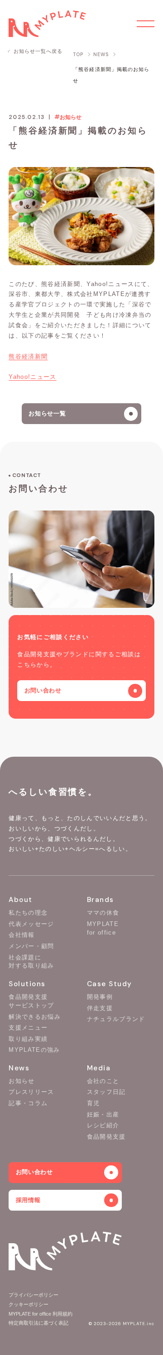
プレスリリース (31, 1091)
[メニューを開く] (145, 23)
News (19, 1068)
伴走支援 (100, 1008)
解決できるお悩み (35, 1016)
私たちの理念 (28, 912)
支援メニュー (28, 1027)
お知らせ (21, 1081)
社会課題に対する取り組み (31, 961)
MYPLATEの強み (34, 1049)
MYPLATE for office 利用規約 (40, 1314)
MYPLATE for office (103, 928)
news (101, 54)
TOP (78, 54)
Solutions (27, 983)
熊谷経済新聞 (28, 356)
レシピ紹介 (103, 1125)
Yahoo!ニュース (32, 376)
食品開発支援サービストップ (31, 1001)
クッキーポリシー (28, 1304)
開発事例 (100, 996)
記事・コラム (28, 1103)
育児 (93, 1103)
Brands (100, 899)
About (21, 899)
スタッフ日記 (106, 1091)
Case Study (109, 983)
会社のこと (103, 1081)
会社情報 (21, 934)
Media (99, 1068)
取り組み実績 (28, 1038)
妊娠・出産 (103, 1114)
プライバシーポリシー (33, 1295)
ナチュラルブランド (116, 1019)
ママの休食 (103, 912)
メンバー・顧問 (31, 946)
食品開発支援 (106, 1136)
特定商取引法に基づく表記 (38, 1323)
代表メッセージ (31, 924)
